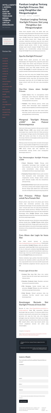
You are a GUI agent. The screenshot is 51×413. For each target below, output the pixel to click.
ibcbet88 (4, 94)
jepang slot (4, 78)
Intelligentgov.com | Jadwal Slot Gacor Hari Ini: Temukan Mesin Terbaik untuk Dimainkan (29, 409)
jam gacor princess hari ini (26, 333)
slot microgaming (5, 91)
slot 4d (3, 117)
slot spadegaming (6, 96)
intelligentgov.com (8, 41)
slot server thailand (6, 81)
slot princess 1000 (26, 335)
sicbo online (4, 101)
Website (21, 389)
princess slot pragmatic (37, 333)
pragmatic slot (5, 68)
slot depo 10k (5, 60)
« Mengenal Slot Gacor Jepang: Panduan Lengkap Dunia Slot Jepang (32, 343)
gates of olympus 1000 (7, 86)
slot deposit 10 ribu (6, 112)
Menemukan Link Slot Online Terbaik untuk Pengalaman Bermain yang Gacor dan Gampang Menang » (34, 348)
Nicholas (29, 15)
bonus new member (6, 109)
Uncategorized (27, 331)
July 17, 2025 (22, 15)
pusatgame (4, 76)
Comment (21, 364)
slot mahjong (5, 58)
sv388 (3, 107)
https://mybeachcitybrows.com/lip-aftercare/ (30, 243)
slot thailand (5, 66)
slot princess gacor (34, 335)
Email (20, 384)
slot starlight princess (6, 104)
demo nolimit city (5, 114)
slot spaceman (5, 89)
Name (20, 378)
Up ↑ (47, 410)
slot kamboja (5, 63)
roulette (4, 99)
